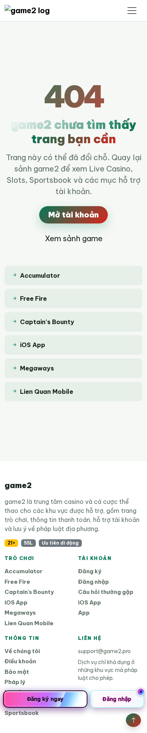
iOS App (16, 602)
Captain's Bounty (29, 591)
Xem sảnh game (74, 238)
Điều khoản (20, 661)
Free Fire (17, 581)
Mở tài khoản (73, 214)
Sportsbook (22, 712)
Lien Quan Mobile (29, 623)
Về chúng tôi (22, 651)
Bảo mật (17, 671)
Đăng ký (89, 571)
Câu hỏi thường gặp (105, 591)
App (84, 612)
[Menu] (131, 10)
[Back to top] (133, 720)
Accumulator (24, 571)
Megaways (20, 612)
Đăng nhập (93, 581)
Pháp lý (15, 682)
